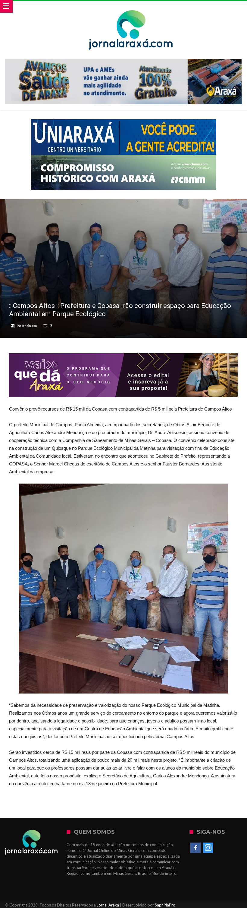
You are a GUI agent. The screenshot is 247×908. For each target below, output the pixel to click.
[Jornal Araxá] (131, 6)
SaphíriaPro (165, 905)
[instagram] (208, 848)
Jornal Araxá (108, 905)
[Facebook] (195, 848)
